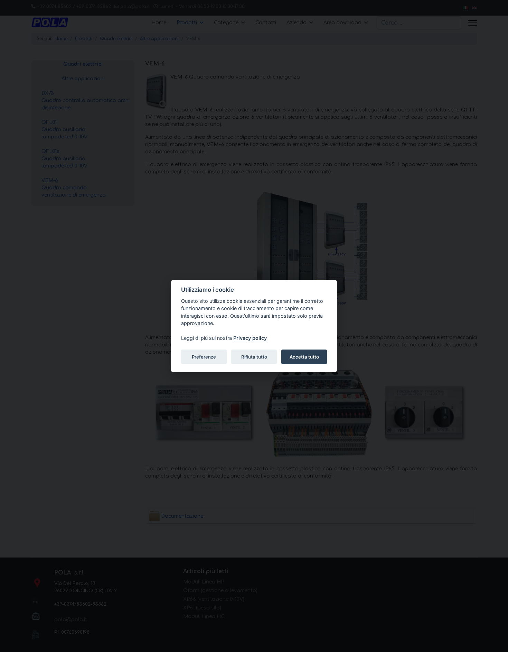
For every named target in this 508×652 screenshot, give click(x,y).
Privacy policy (250, 338)
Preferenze (204, 357)
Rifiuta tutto (254, 357)
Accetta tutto (304, 357)
